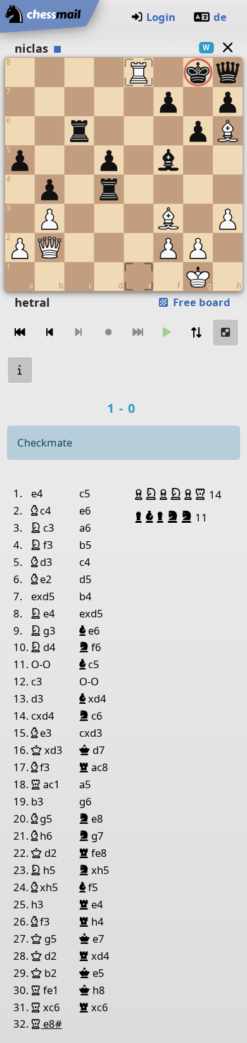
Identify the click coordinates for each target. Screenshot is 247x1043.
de (220, 17)
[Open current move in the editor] (225, 332)
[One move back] (49, 332)
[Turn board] (196, 332)
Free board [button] (200, 302)
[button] (140, 494)
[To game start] (20, 332)
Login (160, 17)
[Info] (20, 370)
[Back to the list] (227, 47)
